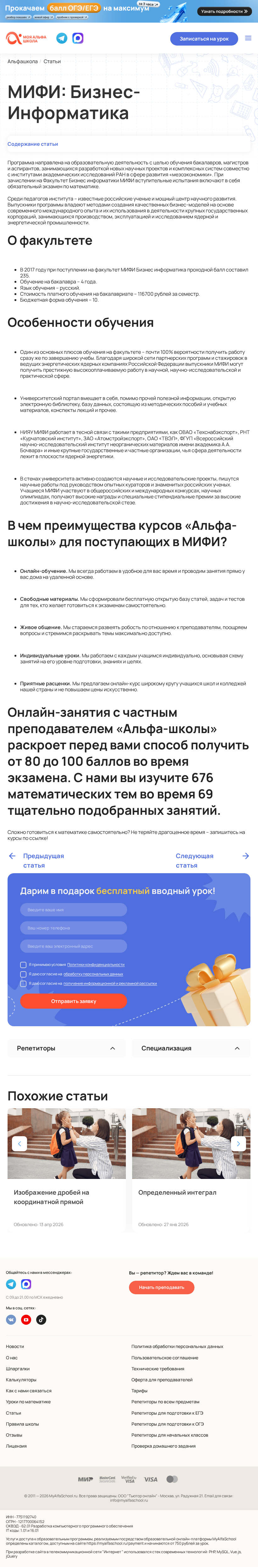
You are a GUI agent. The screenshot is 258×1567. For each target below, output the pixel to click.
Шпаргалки (18, 1369)
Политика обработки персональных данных (177, 1346)
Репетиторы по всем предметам (165, 1402)
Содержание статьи (33, 143)
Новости (15, 1346)
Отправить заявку (73, 1001)
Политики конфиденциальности (96, 964)
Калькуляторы (21, 1380)
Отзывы (14, 1435)
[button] (238, 1143)
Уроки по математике (28, 1402)
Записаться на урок (204, 38)
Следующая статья (195, 856)
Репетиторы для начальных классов (170, 1435)
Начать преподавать (161, 1287)
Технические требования (158, 1369)
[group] (67, 1170)
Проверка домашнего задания (164, 1446)
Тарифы (140, 1391)
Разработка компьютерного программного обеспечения (82, 1526)
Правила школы (22, 1424)
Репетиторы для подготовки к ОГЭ (168, 1424)
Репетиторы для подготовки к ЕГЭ (167, 1413)
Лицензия (16, 1446)
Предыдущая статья (43, 856)
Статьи (13, 1413)
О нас (12, 1358)
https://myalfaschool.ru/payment (115, 1543)
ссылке (38, 838)
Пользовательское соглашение (165, 1358)
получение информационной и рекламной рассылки (110, 983)
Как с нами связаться (29, 1391)
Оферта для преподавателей (162, 1380)
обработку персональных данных (93, 974)
